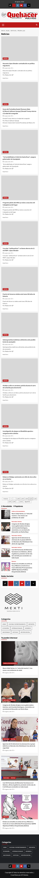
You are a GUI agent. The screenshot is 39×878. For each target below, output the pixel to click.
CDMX (4, 624)
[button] (3, 24)
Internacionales (17, 628)
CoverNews (14, 875)
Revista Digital (25, 632)
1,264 (13, 502)
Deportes (31, 624)
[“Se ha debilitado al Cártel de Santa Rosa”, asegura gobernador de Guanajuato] (19, 142)
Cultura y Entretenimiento (18, 511)
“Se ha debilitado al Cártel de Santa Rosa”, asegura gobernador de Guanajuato (19, 158)
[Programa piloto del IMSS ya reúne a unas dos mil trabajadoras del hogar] (19, 188)
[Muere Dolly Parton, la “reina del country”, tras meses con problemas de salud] (5, 514)
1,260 (26, 499)
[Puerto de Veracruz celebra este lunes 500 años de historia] (19, 279)
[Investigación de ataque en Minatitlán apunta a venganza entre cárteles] (19, 416)
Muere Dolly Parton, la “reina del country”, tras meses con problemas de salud (22, 516)
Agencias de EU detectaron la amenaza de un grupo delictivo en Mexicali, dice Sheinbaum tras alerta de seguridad (22, 541)
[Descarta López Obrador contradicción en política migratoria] (19, 48)
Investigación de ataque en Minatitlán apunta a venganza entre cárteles (18, 432)
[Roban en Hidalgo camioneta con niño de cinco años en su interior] (19, 462)
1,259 (22, 499)
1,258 (18, 499)
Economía (5, 628)
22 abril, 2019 (7, 481)
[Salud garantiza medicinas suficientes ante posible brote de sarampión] (19, 325)
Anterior (6, 499)
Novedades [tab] (7, 506)
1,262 (35, 499)
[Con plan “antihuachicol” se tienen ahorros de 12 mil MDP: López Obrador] (19, 233)
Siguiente (27, 502)
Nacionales (14, 521)
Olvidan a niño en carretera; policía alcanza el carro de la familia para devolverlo (19, 387)
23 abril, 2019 (7, 68)
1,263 (9, 502)
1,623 (21, 502)
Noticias (6, 58)
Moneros (14, 561)
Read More (5, 78)
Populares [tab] (18, 506)
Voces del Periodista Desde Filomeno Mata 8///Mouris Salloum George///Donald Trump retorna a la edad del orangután (19, 111)
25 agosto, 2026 (8, 673)
